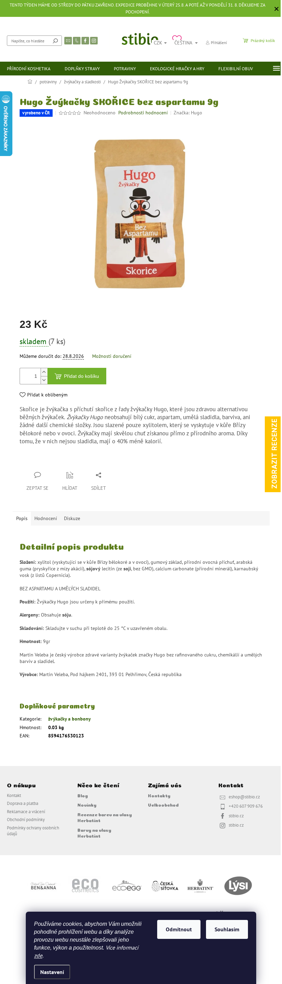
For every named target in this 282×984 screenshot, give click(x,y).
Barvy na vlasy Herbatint (94, 833)
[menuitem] (28, 68)
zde (38, 955)
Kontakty (159, 795)
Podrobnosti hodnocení (143, 113)
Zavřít (55, 461)
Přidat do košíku (81, 376)
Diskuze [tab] (72, 518)
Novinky (86, 805)
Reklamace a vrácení (26, 811)
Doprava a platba (22, 803)
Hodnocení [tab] (45, 518)
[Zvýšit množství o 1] (44, 372)
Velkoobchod (163, 805)
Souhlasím (227, 929)
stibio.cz (236, 815)
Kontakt (14, 795)
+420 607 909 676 (246, 806)
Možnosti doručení (111, 356)
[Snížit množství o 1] (44, 380)
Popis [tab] (22, 518)
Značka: (188, 113)
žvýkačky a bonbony (69, 719)
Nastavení (52, 972)
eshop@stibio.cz (244, 796)
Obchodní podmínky (26, 819)
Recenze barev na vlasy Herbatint (104, 817)
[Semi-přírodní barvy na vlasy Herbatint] (200, 885)
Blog (82, 795)
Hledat (55, 40)
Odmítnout (179, 929)
